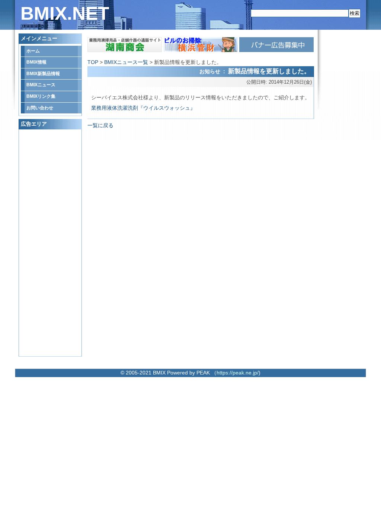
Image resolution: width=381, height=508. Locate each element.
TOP (92, 62)
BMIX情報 (36, 62)
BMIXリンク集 (40, 96)
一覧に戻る (100, 125)
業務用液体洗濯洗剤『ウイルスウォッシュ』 (143, 108)
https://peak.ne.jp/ (238, 373)
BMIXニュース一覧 (126, 62)
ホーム (33, 51)
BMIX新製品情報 (43, 73)
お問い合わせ (39, 107)
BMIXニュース (40, 84)
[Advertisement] (50, 242)
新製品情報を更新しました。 (269, 71)
